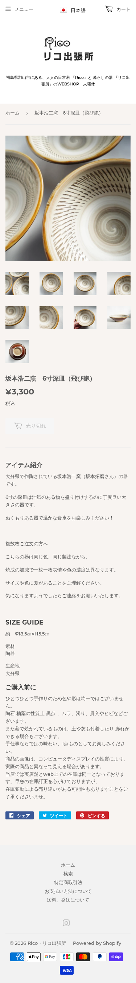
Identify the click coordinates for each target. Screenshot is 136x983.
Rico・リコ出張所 (47, 943)
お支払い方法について (68, 891)
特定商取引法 (68, 882)
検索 (68, 873)
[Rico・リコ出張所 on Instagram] (66, 924)
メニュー (24, 9)
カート (123, 9)
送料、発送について (68, 900)
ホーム (12, 113)
